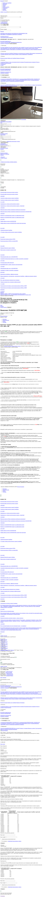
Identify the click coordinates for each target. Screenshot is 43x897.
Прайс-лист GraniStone (7, 2)
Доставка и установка (23, 84)
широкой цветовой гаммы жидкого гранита (12, 346)
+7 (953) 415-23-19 (3, 648)
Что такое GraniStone (4, 47)
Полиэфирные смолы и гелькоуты (22, 48)
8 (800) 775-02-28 (3, 11)
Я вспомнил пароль (4, 148)
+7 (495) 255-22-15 (3, 646)
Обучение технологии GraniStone (6, 53)
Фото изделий (16, 84)
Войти (2, 132)
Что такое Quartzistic (12, 48)
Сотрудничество (38, 84)
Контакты (4, 10)
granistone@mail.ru (4, 650)
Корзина (2, 0)
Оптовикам (5, 3)
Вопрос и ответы (6, 6)
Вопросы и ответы (29, 49)
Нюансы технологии (9, 729)
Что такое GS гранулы (28, 47)
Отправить (2, 843)
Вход (1, 305)
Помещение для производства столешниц (21, 53)
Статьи (4, 5)
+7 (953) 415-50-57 (3, 22)
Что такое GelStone (36, 47)
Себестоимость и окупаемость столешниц (18, 49)
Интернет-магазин (4, 58)
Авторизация (2, 143)
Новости (4, 4)
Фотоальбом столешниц (5, 49)
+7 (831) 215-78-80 (8, 672)
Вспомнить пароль (4, 133)
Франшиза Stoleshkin (37, 49)
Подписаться (3, 120)
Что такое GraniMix (20, 47)
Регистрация (2, 134)
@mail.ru (3, 23)
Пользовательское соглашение (30, 62)
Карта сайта (2, 744)
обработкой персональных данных (13, 141)
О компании (2, 62)
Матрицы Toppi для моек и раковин (12, 54)
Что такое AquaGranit (13, 47)
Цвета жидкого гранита (33, 48)
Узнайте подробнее (13, 43)
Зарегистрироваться (4, 142)
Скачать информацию (23, 54)
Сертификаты (30, 54)
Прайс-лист (2, 729)
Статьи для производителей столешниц (16, 62)
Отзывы (4, 9)
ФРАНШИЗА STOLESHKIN (5, 121)
